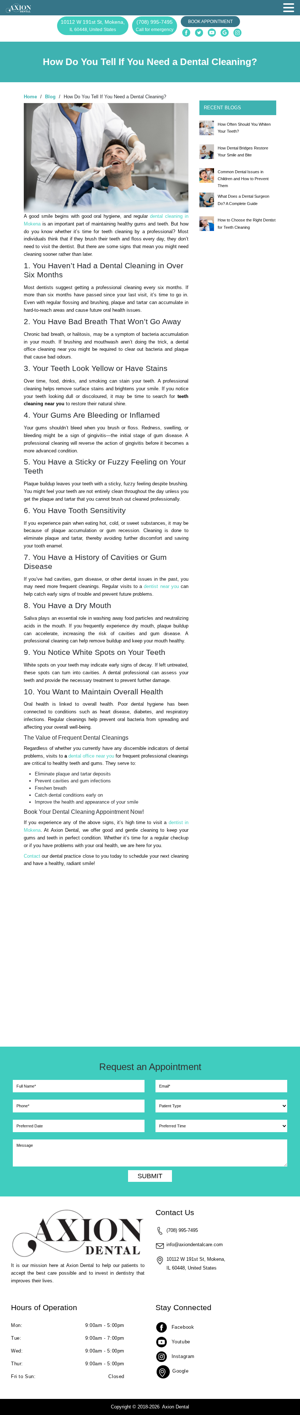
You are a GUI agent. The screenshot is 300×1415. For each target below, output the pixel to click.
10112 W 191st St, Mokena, (93, 25)
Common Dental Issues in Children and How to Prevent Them (243, 179)
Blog (50, 96)
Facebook (183, 1327)
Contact (32, 856)
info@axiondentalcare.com (194, 1244)
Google (180, 1371)
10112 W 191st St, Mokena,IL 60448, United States (195, 1263)
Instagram (183, 1356)
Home (30, 96)
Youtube (181, 1341)
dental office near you (92, 756)
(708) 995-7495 (154, 25)
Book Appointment (210, 21)
